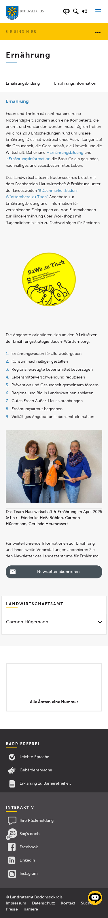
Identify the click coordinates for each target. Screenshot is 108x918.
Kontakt (68, 903)
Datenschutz (43, 903)
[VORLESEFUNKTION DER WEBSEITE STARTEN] (85, 14)
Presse (12, 909)
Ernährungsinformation (75, 83)
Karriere (31, 909)
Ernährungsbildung (23, 83)
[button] (75, 14)
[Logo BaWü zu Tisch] (49, 279)
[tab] (54, 622)
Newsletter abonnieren (58, 571)
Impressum (16, 903)
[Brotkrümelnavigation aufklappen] (98, 32)
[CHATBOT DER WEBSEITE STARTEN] (66, 14)
